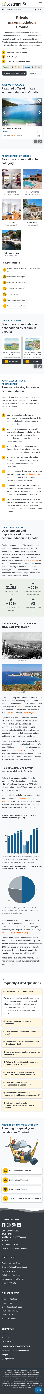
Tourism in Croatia (9, 1283)
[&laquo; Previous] (35, 366)
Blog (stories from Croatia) (12, 1307)
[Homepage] (3, 10)
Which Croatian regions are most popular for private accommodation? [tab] (19, 1073)
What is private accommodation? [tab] (20, 991)
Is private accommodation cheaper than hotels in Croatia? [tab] (21, 1053)
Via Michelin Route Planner (13, 1279)
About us (5, 1337)
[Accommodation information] (39, 132)
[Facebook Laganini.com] (3, 1225)
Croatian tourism (31, 560)
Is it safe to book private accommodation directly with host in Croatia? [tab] (18, 1105)
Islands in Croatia (9, 1319)
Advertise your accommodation (16, 1351)
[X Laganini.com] (19, 1225)
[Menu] (40, 3)
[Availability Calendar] (39, 136)
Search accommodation (14, 73)
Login (5, 1355)
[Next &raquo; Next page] (40, 366)
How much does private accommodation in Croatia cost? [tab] (17, 1084)
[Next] (37, 112)
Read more (35, 73)
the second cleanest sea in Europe (15, 933)
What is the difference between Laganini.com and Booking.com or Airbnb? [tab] (21, 1094)
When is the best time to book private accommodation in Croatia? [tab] (20, 1063)
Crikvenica (11, 713)
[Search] (25, 4)
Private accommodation (11, 1311)
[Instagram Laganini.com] (8, 1225)
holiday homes (17, 750)
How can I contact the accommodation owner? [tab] (21, 1033)
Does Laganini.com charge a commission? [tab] (17, 1022)
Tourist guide (7, 1303)
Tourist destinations (9, 1299)
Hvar (34, 713)
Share (39, 10)
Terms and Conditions (10, 1248)
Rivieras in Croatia (9, 1315)
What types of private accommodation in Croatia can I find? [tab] (21, 1043)
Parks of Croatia (8, 1271)
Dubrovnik (27, 713)
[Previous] (6, 112)
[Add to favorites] (39, 101)
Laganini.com (34, 474)
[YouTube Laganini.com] (14, 1225)
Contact (5, 1333)
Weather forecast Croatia (12, 1263)
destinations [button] (13, 361)
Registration (8, 1359)
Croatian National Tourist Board (14, 1267)
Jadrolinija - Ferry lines (11, 1275)
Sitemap (24, 1248)
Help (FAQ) (6, 1341)
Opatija (19, 707)
